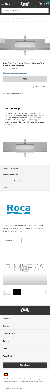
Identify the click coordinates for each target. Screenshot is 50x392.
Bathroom (6, 19)
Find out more (12, 240)
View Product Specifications (13, 94)
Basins (13, 19)
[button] (47, 40)
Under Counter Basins (23, 19)
